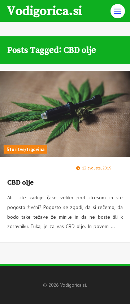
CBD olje (20, 182)
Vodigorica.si (44, 10)
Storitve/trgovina (25, 149)
